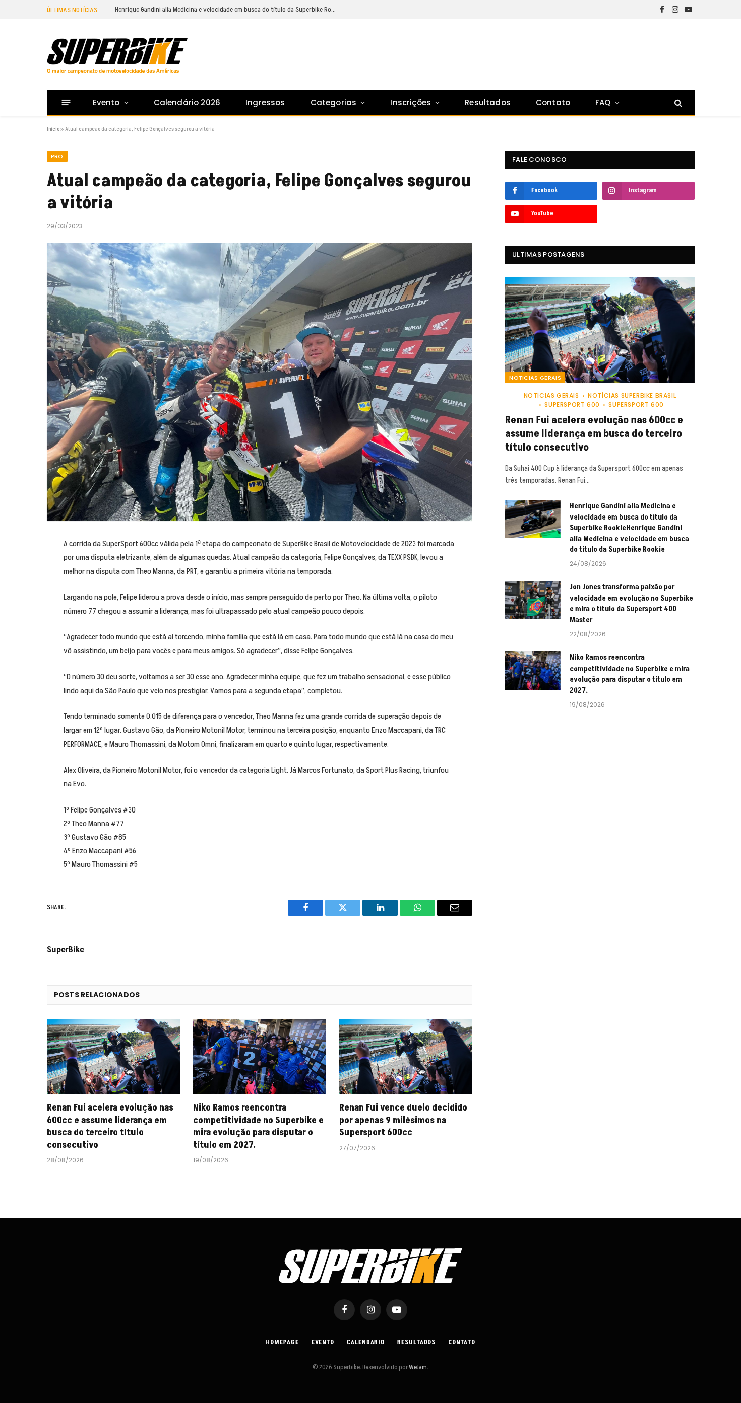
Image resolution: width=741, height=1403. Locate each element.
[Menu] (65, 102)
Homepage (282, 1342)
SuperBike (65, 950)
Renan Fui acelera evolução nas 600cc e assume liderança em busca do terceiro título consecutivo (110, 1126)
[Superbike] (117, 56)
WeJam (417, 1367)
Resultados (488, 102)
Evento (106, 102)
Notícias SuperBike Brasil (632, 395)
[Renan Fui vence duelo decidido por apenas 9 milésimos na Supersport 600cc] (405, 1056)
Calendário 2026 (187, 102)
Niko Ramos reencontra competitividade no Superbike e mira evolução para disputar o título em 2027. (258, 1126)
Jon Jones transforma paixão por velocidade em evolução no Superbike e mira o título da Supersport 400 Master (631, 603)
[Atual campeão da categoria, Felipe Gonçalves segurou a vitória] (260, 382)
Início (53, 129)
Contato (553, 102)
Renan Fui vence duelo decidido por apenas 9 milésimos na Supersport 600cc (403, 1120)
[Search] (677, 102)
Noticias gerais (535, 378)
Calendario (366, 1342)
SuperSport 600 (571, 404)
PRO (57, 156)
